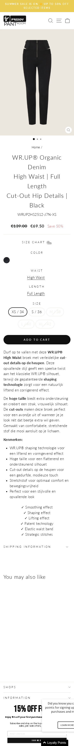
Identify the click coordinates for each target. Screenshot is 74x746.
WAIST (37, 270)
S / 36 (37, 312)
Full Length (36, 293)
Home (36, 147)
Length (37, 286)
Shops (9, 687)
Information (17, 697)
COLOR (37, 252)
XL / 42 (45, 324)
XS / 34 (18, 312)
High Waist (36, 278)
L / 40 (26, 324)
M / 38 (55, 312)
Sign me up (37, 740)
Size (37, 303)
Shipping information (27, 546)
